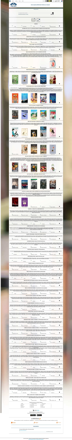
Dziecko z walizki (43, 407)
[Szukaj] (53, 13)
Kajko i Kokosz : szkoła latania (34, 405)
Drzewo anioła (32, 406)
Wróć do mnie (32, 407)
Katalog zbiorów (36, 9)
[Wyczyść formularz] (51, 14)
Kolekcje (27, 14)
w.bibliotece (32, 420)
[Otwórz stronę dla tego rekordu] (15, 25)
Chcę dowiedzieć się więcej (32, 439)
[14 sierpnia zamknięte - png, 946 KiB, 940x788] (22, 430)
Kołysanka (42, 405)
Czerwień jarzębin (22, 404)
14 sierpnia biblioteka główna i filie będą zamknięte (26, 429)
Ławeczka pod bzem (23, 406)
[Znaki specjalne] (53, 14)
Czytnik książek (22, 407)
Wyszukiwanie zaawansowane (22, 14)
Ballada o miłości (43, 406)
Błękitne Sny (22, 405)
